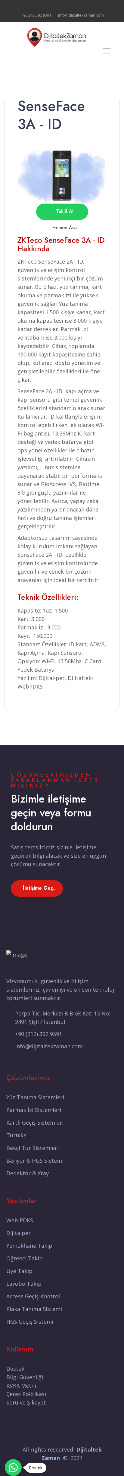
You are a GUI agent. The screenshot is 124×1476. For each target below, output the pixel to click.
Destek (15, 1368)
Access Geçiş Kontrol (33, 1296)
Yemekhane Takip (29, 1245)
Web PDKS (19, 1220)
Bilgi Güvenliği (24, 1377)
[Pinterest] (62, 6)
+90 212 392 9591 (36, 15)
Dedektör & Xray (27, 1173)
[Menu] (106, 51)
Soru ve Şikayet (26, 1402)
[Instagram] (71, 6)
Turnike (16, 1135)
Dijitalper (18, 1233)
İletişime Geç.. (38, 888)
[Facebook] (52, 6)
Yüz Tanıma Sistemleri (35, 1097)
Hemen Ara (64, 227)
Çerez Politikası (26, 1394)
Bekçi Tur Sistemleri (32, 1147)
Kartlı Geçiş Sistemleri (35, 1122)
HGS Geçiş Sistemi (29, 1321)
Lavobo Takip (24, 1283)
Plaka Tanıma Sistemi (34, 1309)
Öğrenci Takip (24, 1258)
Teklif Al (63, 211)
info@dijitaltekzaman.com (81, 15)
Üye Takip (19, 1271)
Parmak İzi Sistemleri (33, 1109)
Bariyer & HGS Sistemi (35, 1160)
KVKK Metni (21, 1385)
